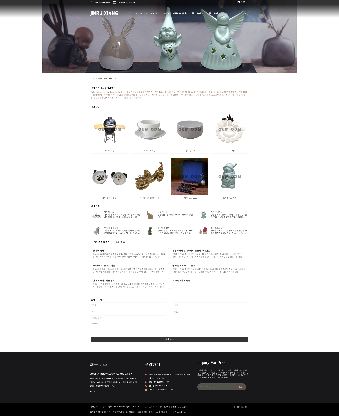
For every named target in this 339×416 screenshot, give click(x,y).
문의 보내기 (198, 13)
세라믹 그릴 (109, 151)
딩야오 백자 (98, 250)
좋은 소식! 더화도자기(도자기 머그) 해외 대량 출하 (111, 374)
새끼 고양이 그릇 (109, 198)
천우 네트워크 (112, 412)
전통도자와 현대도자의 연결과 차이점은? (191, 250)
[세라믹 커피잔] (149, 129)
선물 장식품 (162, 212)
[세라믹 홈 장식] (150, 231)
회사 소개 (141, 13)
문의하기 (213, 13)
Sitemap (154, 412)
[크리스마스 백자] (229, 176)
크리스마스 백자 (229, 198)
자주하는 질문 (180, 13)
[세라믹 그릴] (109, 129)
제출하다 (169, 339)
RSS (163, 412)
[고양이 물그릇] (189, 129)
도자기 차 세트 (230, 151)
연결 (146, 412)
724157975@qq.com (126, 2)
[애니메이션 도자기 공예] (149, 176)
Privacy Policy (180, 412)
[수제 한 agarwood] (189, 176)
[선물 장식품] (150, 215)
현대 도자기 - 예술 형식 (104, 280)
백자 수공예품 (216, 212)
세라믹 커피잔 (149, 151)
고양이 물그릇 (189, 151)
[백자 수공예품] (203, 215)
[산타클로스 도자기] (203, 231)
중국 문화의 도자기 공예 (183, 265)
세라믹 (154, 13)
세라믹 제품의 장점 (181, 280)
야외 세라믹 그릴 (110, 78)
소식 (165, 13)
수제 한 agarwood (189, 198)
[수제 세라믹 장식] (97, 231)
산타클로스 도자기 (218, 228)
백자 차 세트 (109, 212)
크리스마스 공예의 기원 (104, 265)
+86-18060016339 (102, 2)
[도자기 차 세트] (229, 129)
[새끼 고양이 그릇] (109, 176)
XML (169, 412)
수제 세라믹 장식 (111, 228)
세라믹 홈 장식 (163, 228)
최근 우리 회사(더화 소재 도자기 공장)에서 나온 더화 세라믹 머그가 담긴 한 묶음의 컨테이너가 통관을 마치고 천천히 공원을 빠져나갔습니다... (113, 382)
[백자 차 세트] (97, 215)
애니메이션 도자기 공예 (149, 198)
